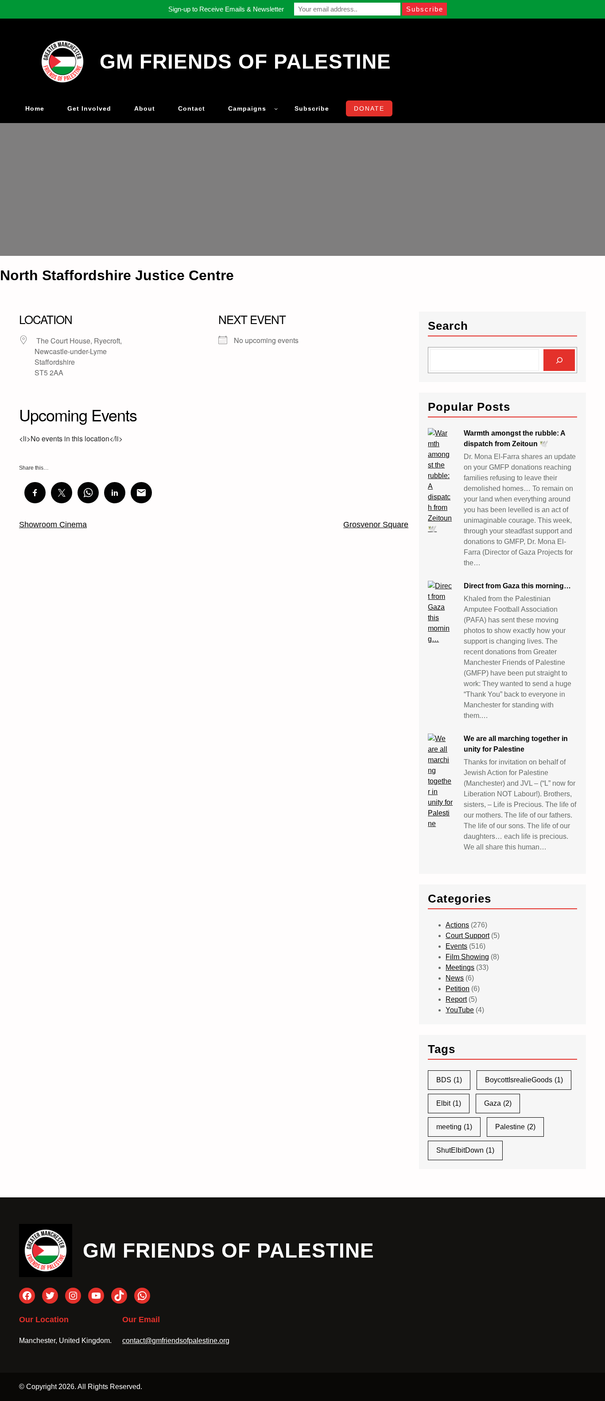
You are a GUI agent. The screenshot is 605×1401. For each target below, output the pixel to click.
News (455, 978)
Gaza (498, 1103)
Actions (457, 925)
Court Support (467, 935)
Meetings (460, 967)
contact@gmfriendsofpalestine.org (175, 1340)
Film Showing (467, 957)
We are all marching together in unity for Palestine (516, 744)
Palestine (515, 1127)
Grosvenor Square (375, 524)
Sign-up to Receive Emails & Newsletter (226, 9)
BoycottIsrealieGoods (524, 1080)
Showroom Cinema (53, 524)
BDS (449, 1080)
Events (456, 946)
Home (34, 108)
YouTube (460, 1010)
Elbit (448, 1103)
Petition (457, 988)
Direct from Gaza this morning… (517, 586)
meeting (454, 1127)
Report (456, 999)
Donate (369, 108)
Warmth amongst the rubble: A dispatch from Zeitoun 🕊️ (514, 438)
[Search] (559, 360)
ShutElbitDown (465, 1150)
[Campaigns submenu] (276, 108)
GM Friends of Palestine (245, 61)
